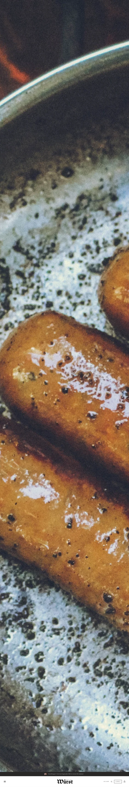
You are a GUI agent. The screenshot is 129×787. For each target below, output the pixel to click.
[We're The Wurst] (65, 781)
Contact (117, 781)
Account (106, 781)
